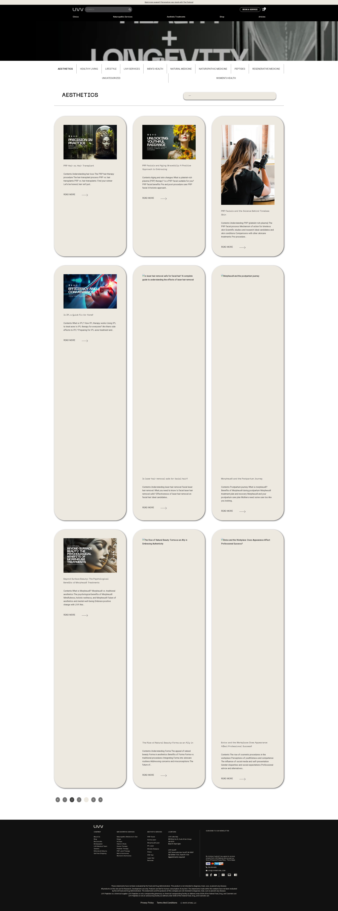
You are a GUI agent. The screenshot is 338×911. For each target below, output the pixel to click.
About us (97, 837)
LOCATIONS (172, 832)
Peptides (240, 68)
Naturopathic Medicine (213, 68)
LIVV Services (132, 68)
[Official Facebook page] (211, 875)
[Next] (100, 799)
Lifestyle (111, 68)
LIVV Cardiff (172, 850)
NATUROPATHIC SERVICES (126, 832)
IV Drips (119, 841)
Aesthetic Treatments (176, 17)
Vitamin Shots (121, 844)
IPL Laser (150, 846)
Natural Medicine (181, 68)
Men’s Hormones (123, 853)
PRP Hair (150, 855)
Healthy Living (89, 68)
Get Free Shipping (100, 853)
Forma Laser (151, 840)
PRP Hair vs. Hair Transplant (79, 166)
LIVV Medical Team (100, 846)
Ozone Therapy (122, 846)
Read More (69, 194)
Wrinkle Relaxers (153, 849)
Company (97, 832)
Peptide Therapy (122, 849)
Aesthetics (65, 68)
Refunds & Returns (100, 851)
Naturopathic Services (122, 17)
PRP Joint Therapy (123, 851)
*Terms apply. (231, 860)
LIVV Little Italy (173, 837)
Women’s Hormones (124, 856)
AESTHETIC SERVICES (154, 832)
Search (130, 9)
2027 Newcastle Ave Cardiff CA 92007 (181, 852)
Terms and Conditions (167, 903)
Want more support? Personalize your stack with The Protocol (169, 2)
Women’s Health (226, 78)
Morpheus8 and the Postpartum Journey (241, 479)
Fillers (149, 852)
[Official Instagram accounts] (207, 875)
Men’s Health (155, 68)
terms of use (210, 860)
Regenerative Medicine (266, 68)
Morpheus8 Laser (153, 843)
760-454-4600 (212, 867)
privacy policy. (221, 860)
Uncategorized (111, 78)
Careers (96, 849)
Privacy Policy (147, 903)
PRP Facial (151, 837)
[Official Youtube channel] (215, 875)
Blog (95, 839)
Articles (262, 17)
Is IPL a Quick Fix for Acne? (78, 315)
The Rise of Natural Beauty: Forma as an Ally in (167, 743)
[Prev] (58, 799)
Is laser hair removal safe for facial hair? (165, 479)
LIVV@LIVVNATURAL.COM (216, 870)
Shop (222, 17)
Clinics (76, 17)
